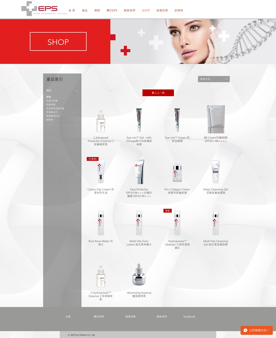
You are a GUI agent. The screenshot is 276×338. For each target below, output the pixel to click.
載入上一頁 (158, 92)
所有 (48, 96)
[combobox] (214, 79)
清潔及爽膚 (51, 100)
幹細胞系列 (51, 112)
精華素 (49, 119)
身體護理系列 (53, 115)
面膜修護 (50, 104)
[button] (84, 10)
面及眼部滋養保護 (55, 108)
